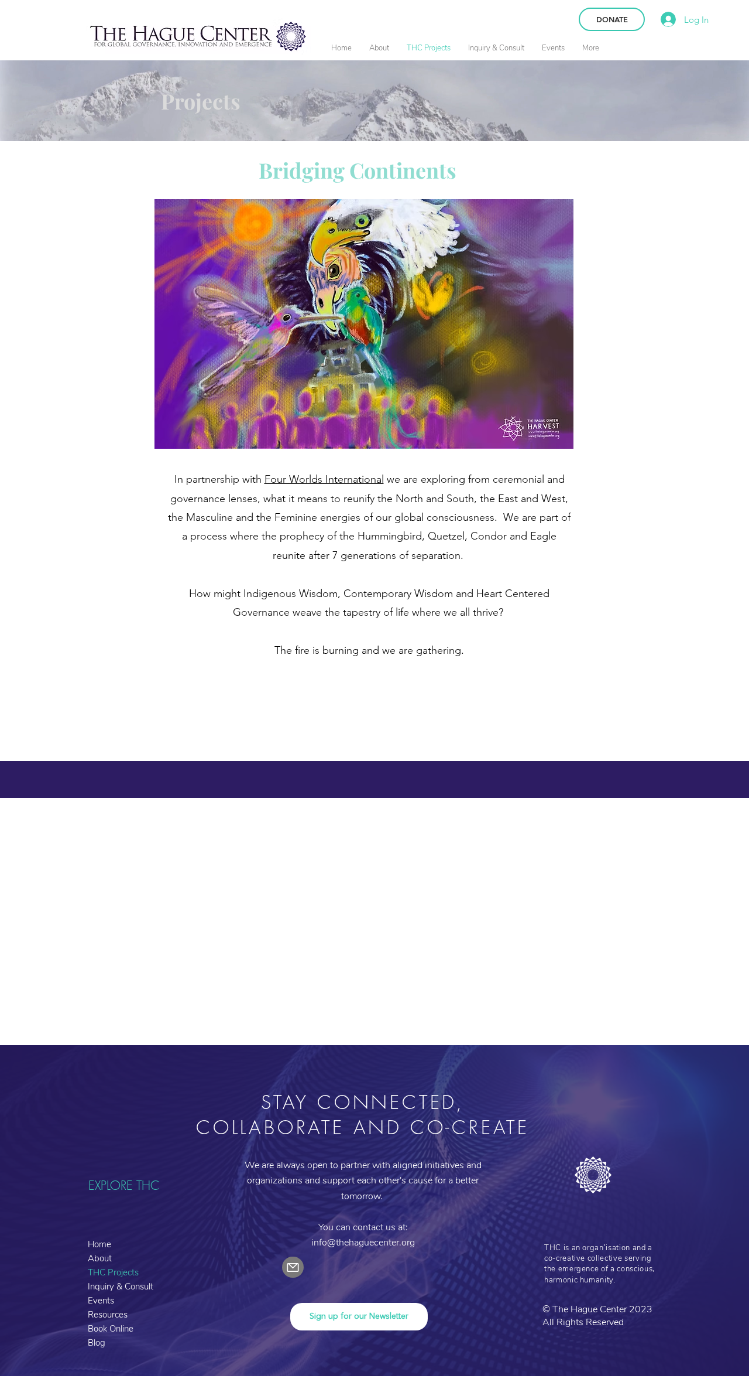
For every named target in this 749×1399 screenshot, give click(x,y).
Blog (96, 1343)
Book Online (110, 1329)
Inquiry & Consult (120, 1286)
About (100, 1258)
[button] (379, 48)
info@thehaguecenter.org (363, 1242)
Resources (108, 1314)
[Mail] (293, 1267)
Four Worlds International (324, 479)
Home (99, 1244)
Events (101, 1300)
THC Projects (113, 1272)
